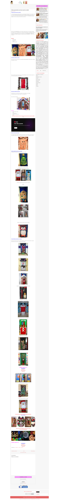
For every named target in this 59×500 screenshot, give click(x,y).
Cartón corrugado (41, 42)
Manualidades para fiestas (40, 53)
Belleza (43, 41)
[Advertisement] (17, 7)
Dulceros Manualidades (40, 44)
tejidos (46, 66)
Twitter (19, 447)
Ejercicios (45, 44)
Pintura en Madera (38, 82)
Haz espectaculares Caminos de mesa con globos (42, 27)
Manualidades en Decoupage (39, 47)
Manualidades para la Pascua (43, 54)
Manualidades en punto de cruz (41, 48)
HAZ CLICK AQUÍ (22, 429)
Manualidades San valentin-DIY (39, 74)
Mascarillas (40, 60)
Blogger (35, 497)
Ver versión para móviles (23, 452)
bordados (45, 41)
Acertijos (40, 41)
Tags (40, 70)
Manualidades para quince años (40, 57)
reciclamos (40, 64)
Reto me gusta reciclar (41, 65)
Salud (44, 66)
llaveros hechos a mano (39, 45)
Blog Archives (44, 70)
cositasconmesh (29, 497)
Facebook (16, 447)
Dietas (47, 43)
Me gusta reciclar (44, 60)
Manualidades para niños (42, 56)
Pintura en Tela (38, 80)
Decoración (45, 43)
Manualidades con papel (44, 46)
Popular (38, 70)
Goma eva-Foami (38, 79)
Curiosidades (41, 43)
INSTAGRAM (23, 370)
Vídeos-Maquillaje (45, 68)
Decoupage (37, 81)
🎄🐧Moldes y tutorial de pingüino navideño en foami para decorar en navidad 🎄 (43, 14)
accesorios (37, 41)
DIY (36, 44)
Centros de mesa (45, 42)
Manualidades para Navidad (42, 55)
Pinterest (23, 371)
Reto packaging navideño (41, 66)
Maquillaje (37, 60)
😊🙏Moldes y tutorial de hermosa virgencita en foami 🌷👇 (43, 19)
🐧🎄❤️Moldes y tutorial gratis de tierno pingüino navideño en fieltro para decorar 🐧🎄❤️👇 (43, 9)
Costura (38, 43)
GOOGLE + (23, 369)
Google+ (22, 447)
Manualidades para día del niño (43, 50)
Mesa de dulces (41, 61)
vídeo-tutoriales (41, 68)
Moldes (45, 61)
